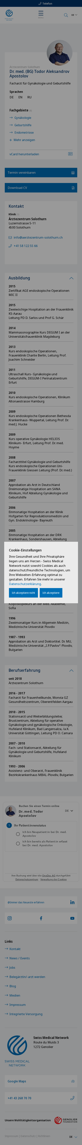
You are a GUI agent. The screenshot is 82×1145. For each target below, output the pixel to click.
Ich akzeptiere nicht (23, 593)
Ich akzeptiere (51, 593)
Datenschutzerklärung (25, 584)
